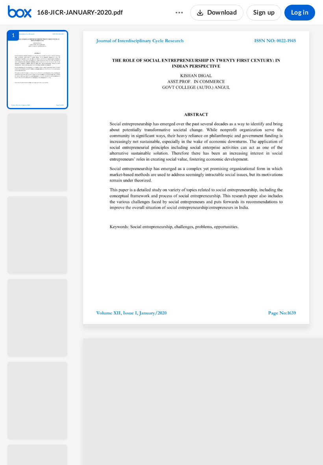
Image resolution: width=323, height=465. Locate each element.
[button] (37, 69)
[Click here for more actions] (179, 12)
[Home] (20, 12)
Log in (299, 12)
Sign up (264, 12)
